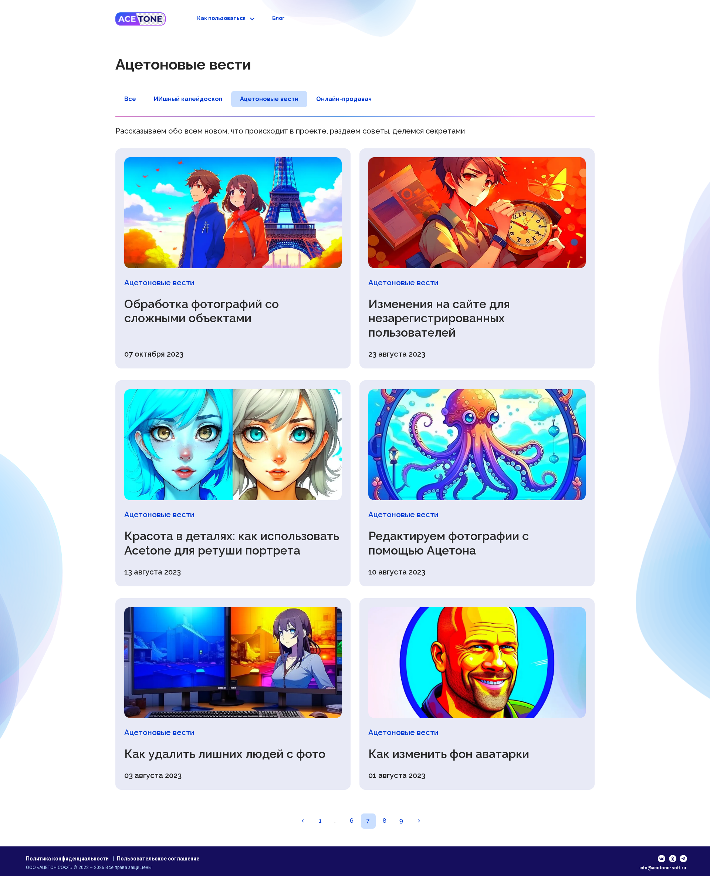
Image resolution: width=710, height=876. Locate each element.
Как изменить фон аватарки (448, 754)
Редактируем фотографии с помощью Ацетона (448, 543)
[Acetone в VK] (661, 859)
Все (130, 98)
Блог (278, 18)
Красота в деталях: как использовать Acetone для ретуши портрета (231, 543)
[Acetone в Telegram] (683, 858)
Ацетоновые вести (269, 98)
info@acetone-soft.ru (662, 867)
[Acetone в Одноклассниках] (672, 858)
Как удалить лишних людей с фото (224, 754)
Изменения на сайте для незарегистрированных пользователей (439, 318)
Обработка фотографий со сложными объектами (201, 311)
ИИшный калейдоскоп (188, 98)
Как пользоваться (221, 18)
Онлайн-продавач (344, 98)
